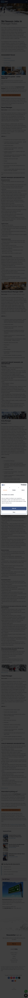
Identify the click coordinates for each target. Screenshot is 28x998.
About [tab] (23, 490)
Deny (14, 512)
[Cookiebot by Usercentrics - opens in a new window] (21, 485)
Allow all (14, 508)
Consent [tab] (5, 490)
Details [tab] (14, 490)
